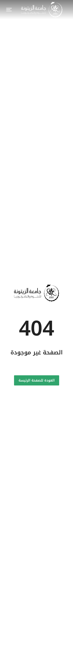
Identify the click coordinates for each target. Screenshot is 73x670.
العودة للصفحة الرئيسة (37, 380)
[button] (9, 9)
